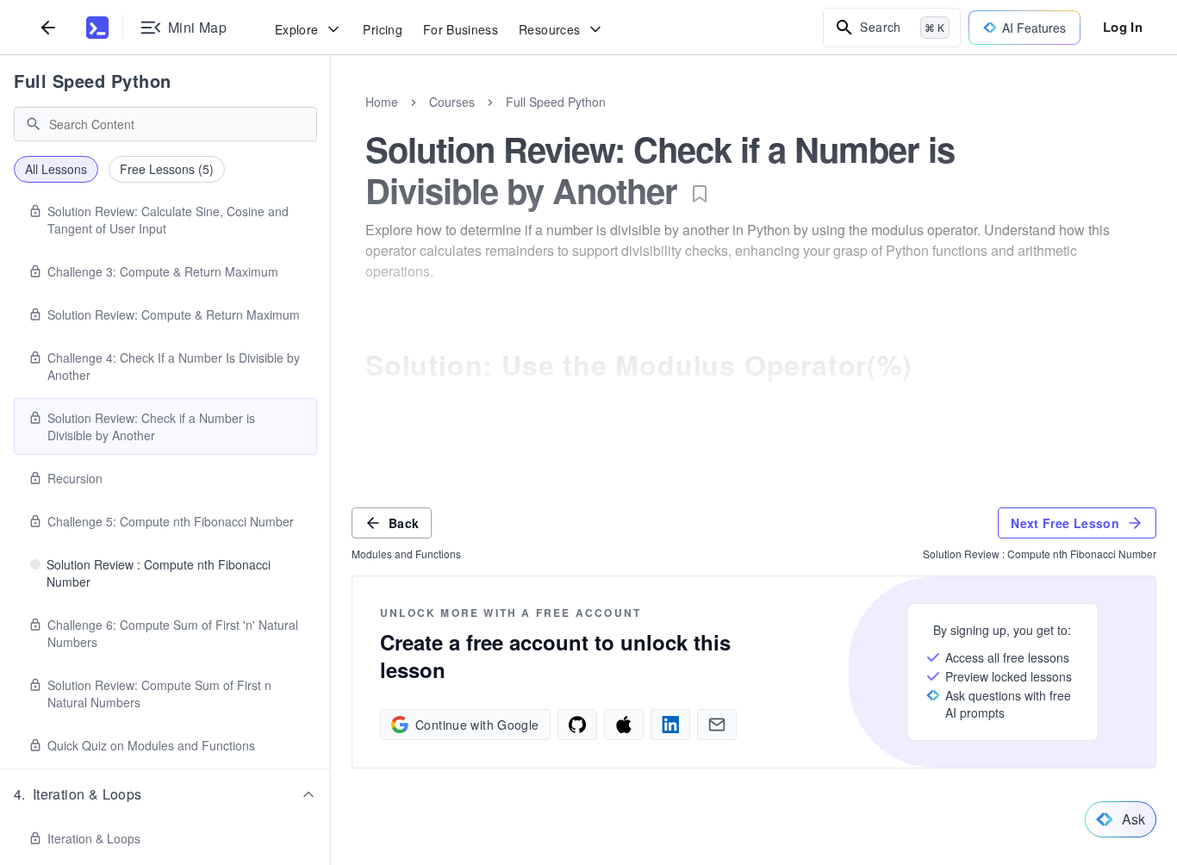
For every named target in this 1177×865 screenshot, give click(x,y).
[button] (165, 794)
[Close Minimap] (331, 120)
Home (381, 101)
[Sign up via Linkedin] (670, 724)
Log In (1123, 26)
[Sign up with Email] (717, 724)
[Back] (48, 27)
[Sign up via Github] (577, 724)
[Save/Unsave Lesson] (699, 194)
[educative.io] (97, 27)
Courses (452, 101)
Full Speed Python (92, 80)
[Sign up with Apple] (624, 724)
